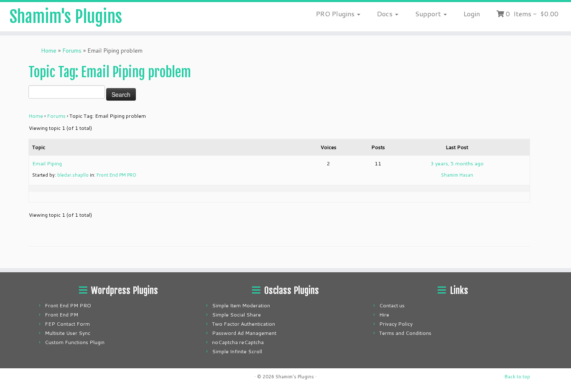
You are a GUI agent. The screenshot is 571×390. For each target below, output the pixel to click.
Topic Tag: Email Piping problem (109, 72)
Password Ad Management (244, 333)
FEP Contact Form (67, 323)
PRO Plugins (336, 13)
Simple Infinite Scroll (237, 351)
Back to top (517, 376)
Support (429, 13)
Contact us (392, 305)
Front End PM (61, 314)
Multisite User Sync (67, 333)
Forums (72, 50)
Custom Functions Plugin (75, 342)
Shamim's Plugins (66, 17)
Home (48, 50)
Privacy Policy (396, 323)
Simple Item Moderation (241, 305)
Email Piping (47, 163)
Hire (384, 314)
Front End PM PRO (116, 175)
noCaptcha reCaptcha (238, 342)
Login (472, 13)
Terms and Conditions (405, 333)
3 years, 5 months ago (457, 163)
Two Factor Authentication (243, 323)
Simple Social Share (236, 314)
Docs (385, 13)
